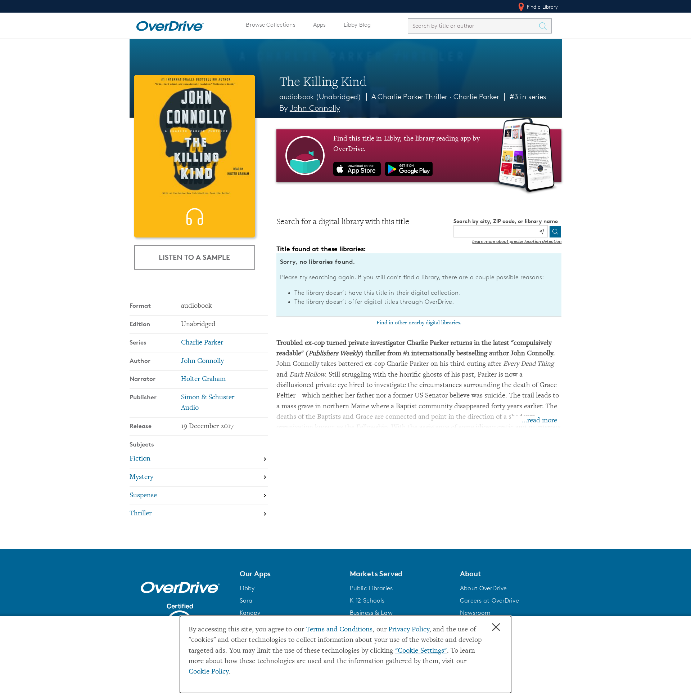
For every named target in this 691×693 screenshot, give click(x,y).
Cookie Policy (209, 671)
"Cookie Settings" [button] (421, 651)
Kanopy (250, 612)
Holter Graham (203, 379)
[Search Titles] (544, 26)
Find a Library (541, 7)
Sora (246, 600)
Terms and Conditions (339, 629)
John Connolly (315, 107)
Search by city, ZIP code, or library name (505, 221)
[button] (290, 573)
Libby (247, 588)
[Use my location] (541, 231)
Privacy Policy (408, 629)
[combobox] (473, 26)
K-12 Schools (367, 600)
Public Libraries (371, 588)
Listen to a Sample (194, 257)
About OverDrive (483, 588)
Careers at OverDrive (489, 600)
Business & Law (371, 612)
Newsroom (475, 612)
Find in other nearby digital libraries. (418, 323)
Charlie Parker (476, 96)
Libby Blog (357, 24)
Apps (319, 24)
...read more (539, 420)
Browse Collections (270, 24)
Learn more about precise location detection (516, 241)
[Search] (555, 231)
